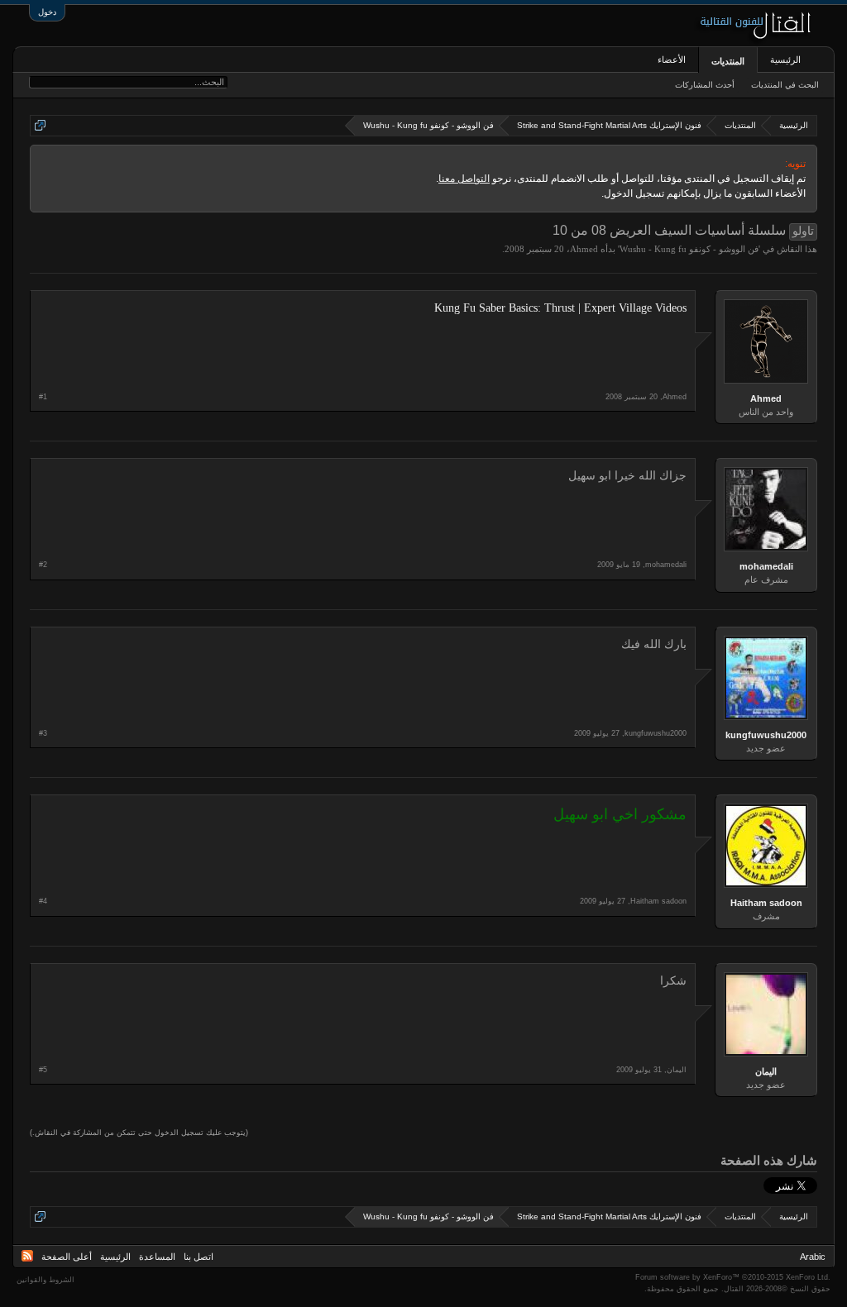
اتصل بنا (198, 1257)
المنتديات (727, 61)
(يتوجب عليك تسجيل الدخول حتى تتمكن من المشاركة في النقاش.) (139, 1132)
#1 (43, 397)
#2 (43, 564)
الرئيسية (785, 59)
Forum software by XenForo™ (732, 1277)
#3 (43, 733)
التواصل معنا (464, 178)
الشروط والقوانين (45, 1280)
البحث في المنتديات (785, 84)
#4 (43, 901)
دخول (47, 12)
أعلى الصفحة (66, 1257)
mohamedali (766, 566)
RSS (27, 1256)
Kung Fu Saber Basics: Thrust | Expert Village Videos (560, 308)
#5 (43, 1070)
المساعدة (157, 1257)
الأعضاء (672, 59)
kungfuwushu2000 (765, 735)
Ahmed (584, 249)
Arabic (812, 1257)
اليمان (766, 1071)
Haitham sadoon (766, 903)
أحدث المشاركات (705, 84)
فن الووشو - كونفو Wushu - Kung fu (689, 249)
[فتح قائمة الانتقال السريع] (40, 125)
